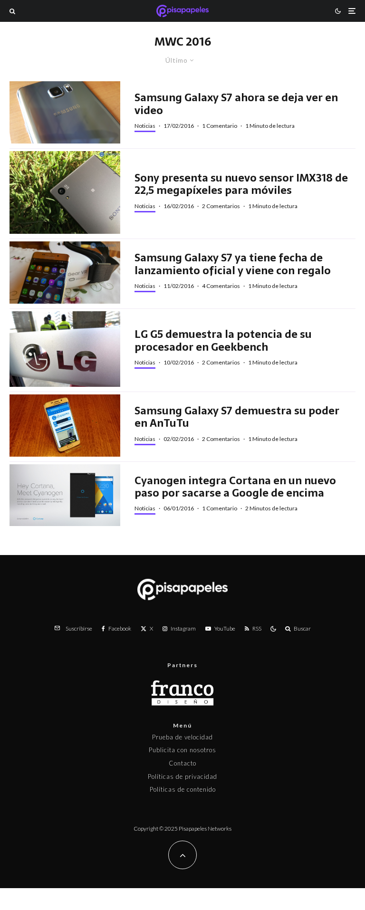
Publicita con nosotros (182, 750)
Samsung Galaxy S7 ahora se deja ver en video (236, 103)
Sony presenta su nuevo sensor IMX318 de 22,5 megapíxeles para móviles (241, 184)
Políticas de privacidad (182, 776)
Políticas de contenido (183, 789)
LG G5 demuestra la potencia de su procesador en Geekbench (223, 340)
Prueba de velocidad (182, 737)
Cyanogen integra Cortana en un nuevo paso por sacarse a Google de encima (235, 486)
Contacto (182, 763)
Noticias (144, 125)
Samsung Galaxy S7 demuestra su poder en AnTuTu (236, 417)
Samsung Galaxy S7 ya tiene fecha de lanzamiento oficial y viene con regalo (232, 264)
